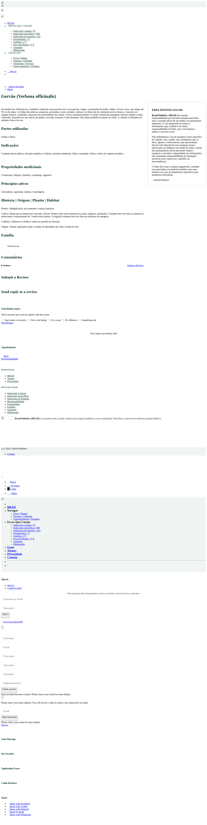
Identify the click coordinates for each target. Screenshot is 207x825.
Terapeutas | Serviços (23, 63)
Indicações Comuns (16, 393)
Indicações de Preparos (18, 398)
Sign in (10, 585)
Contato (11, 454)
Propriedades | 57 (21, 39)
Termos (10, 378)
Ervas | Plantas (20, 58)
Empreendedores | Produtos (26, 66)
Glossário (17, 47)
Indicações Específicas (18, 396)
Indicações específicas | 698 (26, 33)
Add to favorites (16, 86)
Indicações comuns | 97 (24, 31)
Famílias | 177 (20, 42)
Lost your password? (13, 621)
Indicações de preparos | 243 (26, 36)
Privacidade (12, 381)
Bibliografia (19, 50)
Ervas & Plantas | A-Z (23, 44)
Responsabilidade (15, 401)
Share (10, 89)
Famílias (11, 407)
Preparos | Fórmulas (22, 61)
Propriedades (13, 404)
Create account (14, 588)
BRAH (10, 23)
